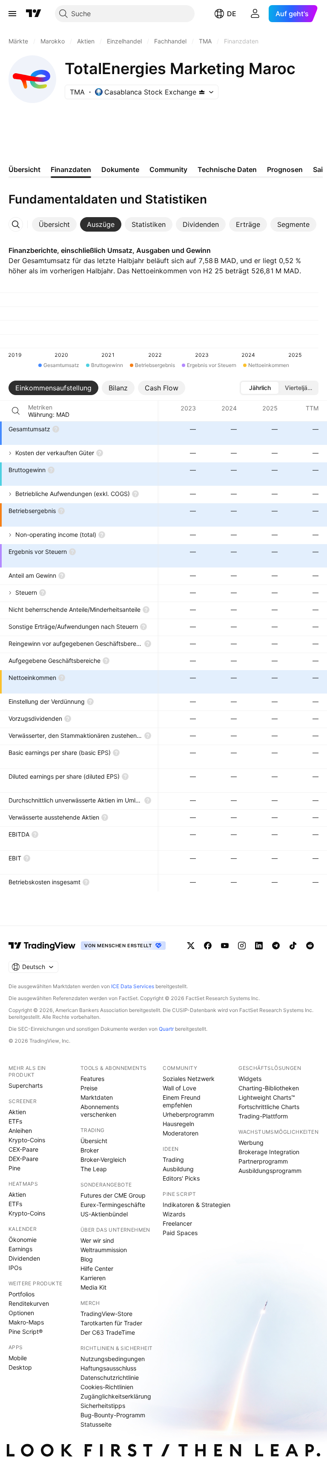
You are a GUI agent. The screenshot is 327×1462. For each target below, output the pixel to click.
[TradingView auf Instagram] (242, 946)
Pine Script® (26, 1331)
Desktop (20, 1367)
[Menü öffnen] (12, 13)
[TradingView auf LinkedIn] (259, 946)
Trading (173, 1159)
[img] (202, 92)
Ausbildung (178, 1168)
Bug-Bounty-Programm (112, 1415)
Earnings (20, 1249)
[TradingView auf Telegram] (276, 946)
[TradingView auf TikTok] (293, 946)
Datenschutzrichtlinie (109, 1377)
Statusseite (96, 1424)
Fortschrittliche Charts (268, 1106)
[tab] (54, 224)
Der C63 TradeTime (107, 1332)
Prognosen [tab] (285, 169)
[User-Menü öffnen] (255, 13)
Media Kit (93, 1287)
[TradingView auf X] (191, 946)
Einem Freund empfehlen (182, 1101)
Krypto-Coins (27, 1140)
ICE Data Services (132, 986)
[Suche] (16, 411)
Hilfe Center (96, 1268)
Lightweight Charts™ (266, 1097)
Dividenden (24, 1258)
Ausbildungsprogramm (269, 1170)
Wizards (174, 1214)
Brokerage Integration (268, 1151)
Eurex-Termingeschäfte (112, 1204)
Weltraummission (103, 1249)
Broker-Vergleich (103, 1159)
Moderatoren (180, 1133)
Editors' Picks (181, 1178)
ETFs (15, 1121)
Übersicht (93, 1140)
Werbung (251, 1142)
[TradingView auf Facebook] (208, 946)
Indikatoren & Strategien (196, 1204)
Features (92, 1078)
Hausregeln (178, 1123)
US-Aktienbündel (104, 1214)
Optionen (21, 1312)
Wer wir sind (97, 1240)
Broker (89, 1150)
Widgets (249, 1078)
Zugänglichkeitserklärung (115, 1396)
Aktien (17, 1111)
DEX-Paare (23, 1158)
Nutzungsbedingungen (112, 1358)
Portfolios (21, 1294)
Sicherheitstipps (102, 1405)
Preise (89, 1088)
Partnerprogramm (263, 1161)
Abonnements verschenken (99, 1110)
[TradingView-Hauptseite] (42, 946)
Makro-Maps (26, 1322)
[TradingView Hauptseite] (33, 14)
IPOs (15, 1267)
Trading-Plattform (263, 1116)
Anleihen (20, 1130)
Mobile (18, 1358)
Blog (86, 1259)
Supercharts (26, 1085)
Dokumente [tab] (120, 169)
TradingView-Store (106, 1313)
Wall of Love (179, 1088)
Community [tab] (168, 169)
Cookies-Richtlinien (106, 1386)
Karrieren (93, 1277)
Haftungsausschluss (108, 1368)
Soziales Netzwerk (189, 1078)
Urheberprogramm (188, 1114)
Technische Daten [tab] (227, 169)
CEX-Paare (23, 1149)
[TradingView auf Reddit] (310, 946)
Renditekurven (29, 1303)
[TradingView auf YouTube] (225, 946)
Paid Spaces (180, 1232)
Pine (14, 1168)
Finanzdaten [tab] (71, 169)
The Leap (93, 1168)
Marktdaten (96, 1097)
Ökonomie (23, 1239)
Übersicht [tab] (24, 169)
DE (231, 13)
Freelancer (177, 1223)
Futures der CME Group (113, 1195)
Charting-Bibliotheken (268, 1088)
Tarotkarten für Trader (111, 1323)
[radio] (259, 388)
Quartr (166, 1029)
